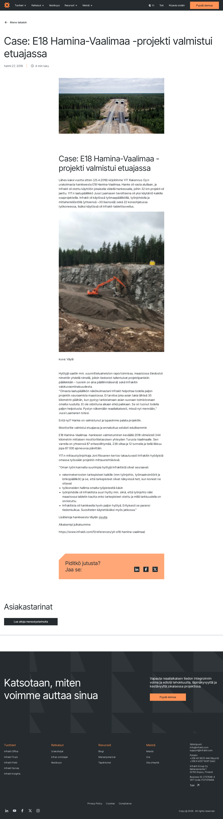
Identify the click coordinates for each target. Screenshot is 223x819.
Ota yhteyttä (152, 762)
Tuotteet (19, 5)
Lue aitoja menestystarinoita (31, 621)
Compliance (125, 803)
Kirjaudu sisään (177, 5)
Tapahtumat (104, 762)
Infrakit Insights (12, 773)
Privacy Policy (95, 803)
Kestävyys (54, 5)
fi (153, 5)
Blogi (101, 751)
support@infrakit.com (201, 750)
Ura (148, 757)
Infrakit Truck (11, 757)
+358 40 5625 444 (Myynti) (204, 758)
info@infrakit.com (199, 747)
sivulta (103, 517)
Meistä (86, 5)
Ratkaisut (36, 5)
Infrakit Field (10, 762)
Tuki (161, 5)
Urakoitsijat (57, 751)
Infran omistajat (59, 757)
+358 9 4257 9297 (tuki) (202, 761)
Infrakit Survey (11, 768)
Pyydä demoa (204, 5)
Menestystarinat (107, 757)
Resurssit (69, 5)
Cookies (110, 803)
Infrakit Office (11, 751)
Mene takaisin (18, 22)
